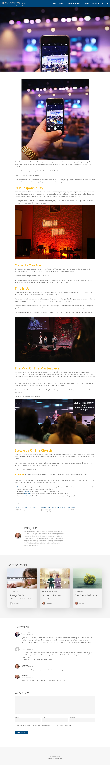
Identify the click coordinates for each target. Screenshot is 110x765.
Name (17, 717)
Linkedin (28, 496)
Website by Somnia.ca (56, 758)
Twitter (26, 491)
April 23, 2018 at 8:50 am (27, 649)
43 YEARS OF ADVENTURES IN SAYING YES (26, 507)
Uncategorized (23, 64)
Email (44, 717)
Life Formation (46, 591)
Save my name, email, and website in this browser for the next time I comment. (44, 725)
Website (72, 717)
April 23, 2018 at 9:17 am (27, 666)
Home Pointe (71, 507)
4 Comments (78, 58)
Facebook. (27, 494)
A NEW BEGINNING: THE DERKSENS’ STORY (53, 507)
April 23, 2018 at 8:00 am (27, 634)
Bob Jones (12, 64)
